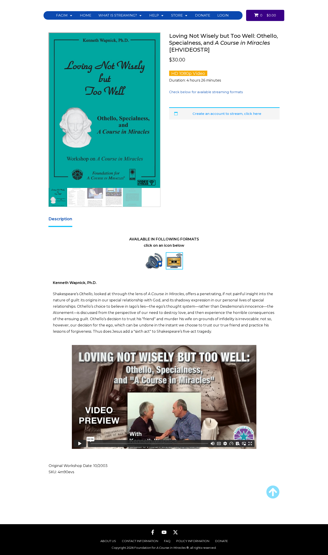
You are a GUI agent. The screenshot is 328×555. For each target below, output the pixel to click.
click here (252, 113)
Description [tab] (60, 219)
